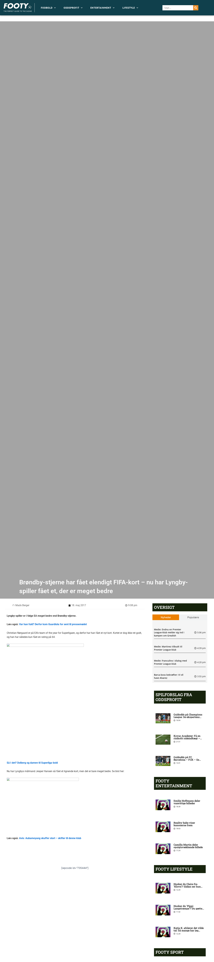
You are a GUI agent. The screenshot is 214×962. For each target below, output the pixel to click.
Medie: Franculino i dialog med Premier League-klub (170, 662)
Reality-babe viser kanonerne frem (184, 824)
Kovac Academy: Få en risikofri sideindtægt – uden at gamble (187, 738)
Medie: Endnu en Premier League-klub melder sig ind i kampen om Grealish (169, 632)
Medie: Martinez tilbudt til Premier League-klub (168, 648)
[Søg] (195, 7)
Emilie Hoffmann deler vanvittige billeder (187, 802)
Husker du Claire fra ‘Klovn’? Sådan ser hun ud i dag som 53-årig (187, 886)
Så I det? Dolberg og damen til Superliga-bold (32, 762)
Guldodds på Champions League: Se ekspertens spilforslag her (188, 717)
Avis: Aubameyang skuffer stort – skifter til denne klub (50, 838)
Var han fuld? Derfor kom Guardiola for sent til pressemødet (53, 624)
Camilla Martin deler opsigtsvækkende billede (188, 846)
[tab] (165, 617)
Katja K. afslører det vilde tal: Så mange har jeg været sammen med (189, 930)
